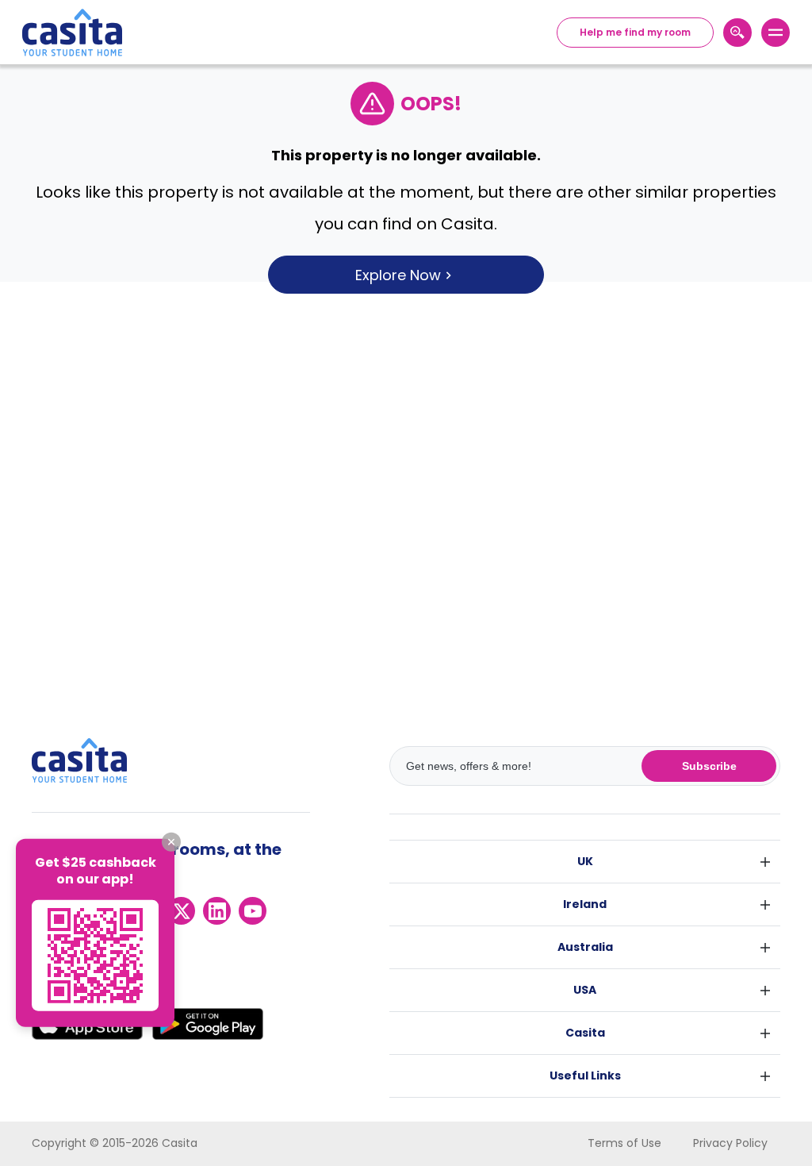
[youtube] (252, 911)
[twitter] (181, 911)
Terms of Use (624, 1143)
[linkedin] (217, 911)
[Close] (171, 842)
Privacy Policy (730, 1143)
